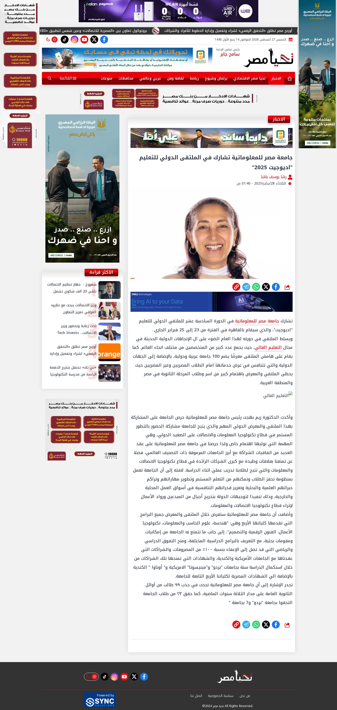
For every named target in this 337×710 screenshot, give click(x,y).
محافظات (125, 78)
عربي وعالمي (150, 78)
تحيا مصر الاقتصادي (249, 78)
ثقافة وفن (175, 78)
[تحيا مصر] (268, 58)
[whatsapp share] (256, 287)
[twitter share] (266, 287)
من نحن (245, 695)
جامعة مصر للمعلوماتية (257, 321)
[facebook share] (276, 287)
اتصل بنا (196, 695)
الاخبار (276, 78)
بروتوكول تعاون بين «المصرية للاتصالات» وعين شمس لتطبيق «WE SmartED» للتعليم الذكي (130, 30)
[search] (49, 78)
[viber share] (246, 287)
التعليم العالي (269, 347)
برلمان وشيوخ (216, 78)
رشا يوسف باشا (274, 177)
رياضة (194, 78)
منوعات (106, 78)
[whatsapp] (236, 287)
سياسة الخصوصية (221, 695)
